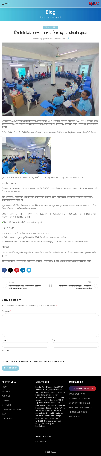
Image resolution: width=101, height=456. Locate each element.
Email (54, 340)
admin (46, 38)
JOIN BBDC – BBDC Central (79, 398)
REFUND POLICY (75, 416)
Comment (6, 311)
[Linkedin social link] (22, 270)
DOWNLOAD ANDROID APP (84, 388)
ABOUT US (6, 396)
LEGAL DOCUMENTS (77, 394)
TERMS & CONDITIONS (78, 412)
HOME (4, 387)
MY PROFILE (6, 405)
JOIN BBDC (6, 391)
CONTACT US (7, 418)
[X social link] (10, 270)
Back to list (50, 285)
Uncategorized (54, 17)
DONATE (5, 400)
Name (5, 340)
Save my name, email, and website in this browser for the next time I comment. (35, 361)
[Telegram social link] (28, 270)
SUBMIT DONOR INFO (12, 409)
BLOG (4, 414)
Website (5, 350)
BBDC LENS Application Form (80, 407)
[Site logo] (94, 3)
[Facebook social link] (4, 270)
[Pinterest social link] (16, 270)
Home (42, 17)
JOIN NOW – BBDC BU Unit (79, 403)
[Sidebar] (3, 140)
